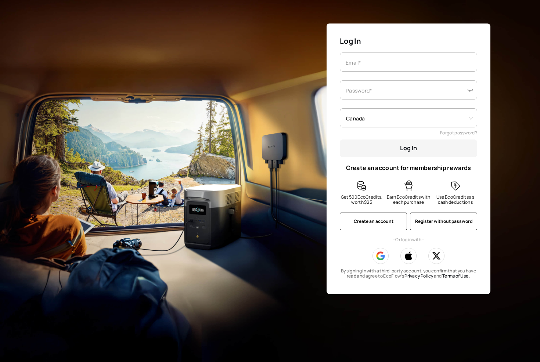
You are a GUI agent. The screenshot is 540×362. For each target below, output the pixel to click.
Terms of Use (455, 276)
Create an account (373, 221)
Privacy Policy (418, 276)
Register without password (443, 221)
